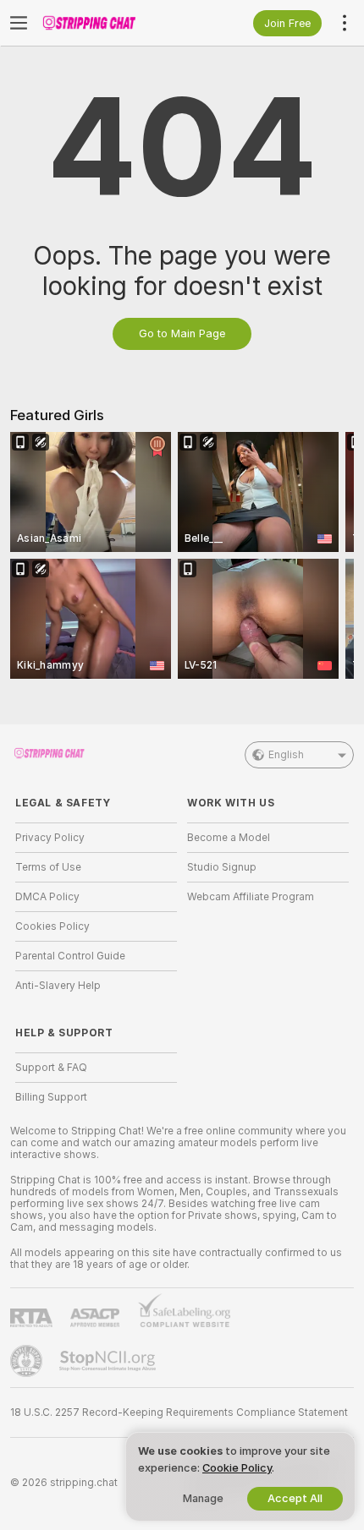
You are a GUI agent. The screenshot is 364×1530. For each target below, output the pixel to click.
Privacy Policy (50, 838)
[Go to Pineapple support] (28, 1361)
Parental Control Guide (70, 956)
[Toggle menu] (18, 23)
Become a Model (228, 838)
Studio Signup (221, 867)
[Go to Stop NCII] (109, 1361)
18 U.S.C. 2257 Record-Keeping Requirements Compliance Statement (179, 1412)
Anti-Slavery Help (58, 986)
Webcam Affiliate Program (250, 897)
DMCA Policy (47, 897)
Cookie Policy (237, 1468)
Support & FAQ (51, 1068)
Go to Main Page (182, 333)
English (286, 755)
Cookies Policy (52, 926)
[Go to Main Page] (109, 23)
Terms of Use (48, 867)
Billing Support (51, 1097)
